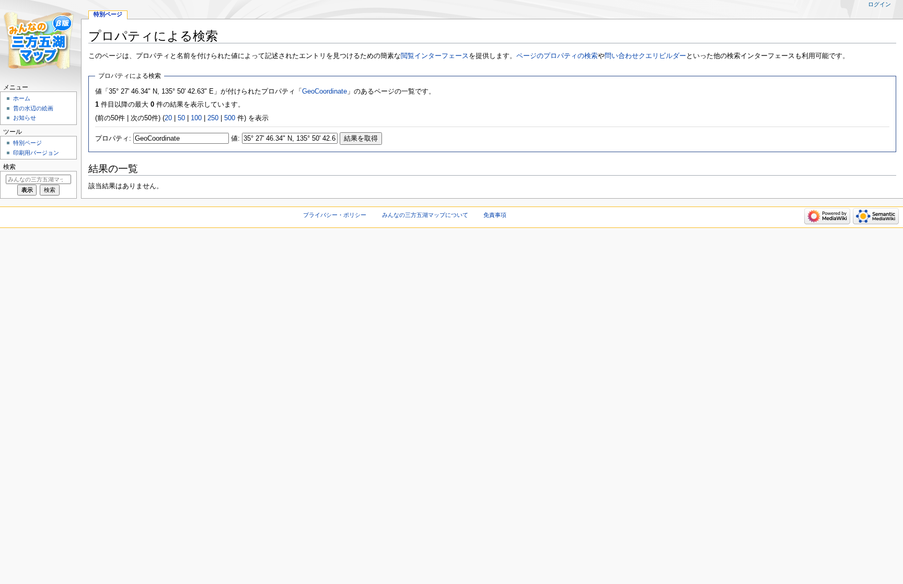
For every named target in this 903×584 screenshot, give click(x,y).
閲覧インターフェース (435, 56)
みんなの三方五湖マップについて (425, 215)
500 (229, 118)
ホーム (21, 98)
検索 (9, 167)
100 (196, 118)
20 (168, 118)
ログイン (879, 4)
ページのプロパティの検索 (557, 56)
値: (235, 138)
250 (212, 118)
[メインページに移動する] (40, 40)
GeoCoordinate (324, 91)
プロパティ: (113, 138)
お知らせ (24, 117)
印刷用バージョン (36, 153)
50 (181, 118)
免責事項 (494, 215)
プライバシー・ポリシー (334, 215)
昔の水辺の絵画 (33, 108)
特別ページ (108, 14)
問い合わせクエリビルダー (645, 56)
